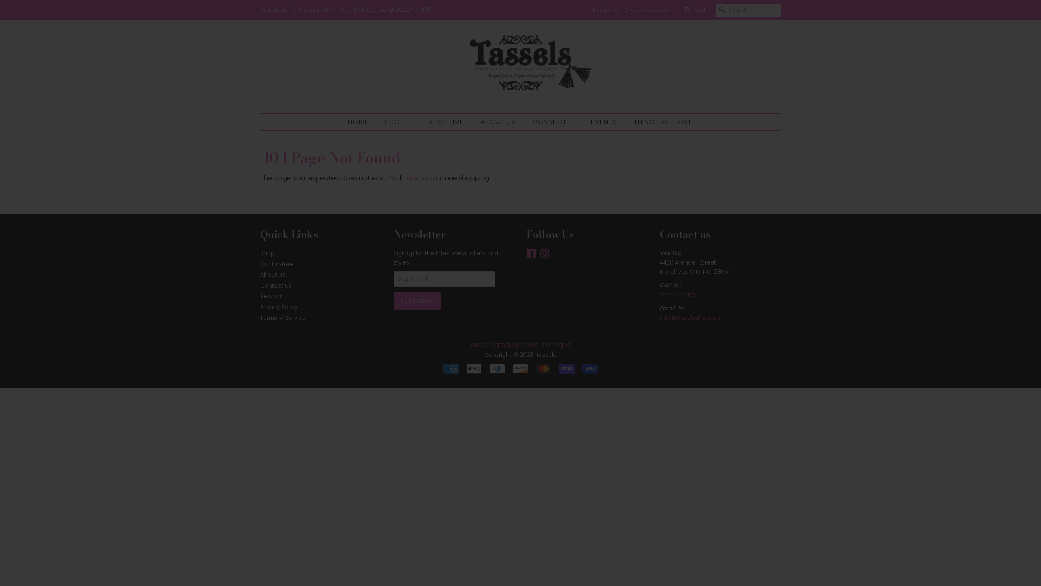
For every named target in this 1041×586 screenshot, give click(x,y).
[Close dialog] (611, 208)
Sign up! (520, 339)
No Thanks (521, 367)
